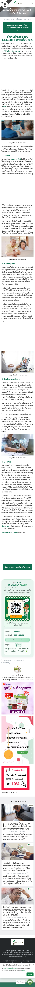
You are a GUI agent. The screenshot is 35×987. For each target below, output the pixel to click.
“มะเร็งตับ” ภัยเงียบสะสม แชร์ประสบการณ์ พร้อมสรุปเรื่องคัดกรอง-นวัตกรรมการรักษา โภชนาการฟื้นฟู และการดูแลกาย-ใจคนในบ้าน (17, 867)
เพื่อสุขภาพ (6, 662)
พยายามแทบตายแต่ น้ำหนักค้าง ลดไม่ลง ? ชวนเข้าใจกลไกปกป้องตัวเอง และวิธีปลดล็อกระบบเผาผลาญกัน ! (17, 826)
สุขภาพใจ (9, 961)
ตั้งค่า (23, 970)
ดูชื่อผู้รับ (18, 645)
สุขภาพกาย (16, 961)
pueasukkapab (7, 660)
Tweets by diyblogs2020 (9, 792)
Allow (30, 974)
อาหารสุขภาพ (23, 961)
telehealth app (18, 660)
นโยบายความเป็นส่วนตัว (10, 968)
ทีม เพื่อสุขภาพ (18, 19)
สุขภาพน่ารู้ (28, 19)
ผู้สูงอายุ (19, 873)
